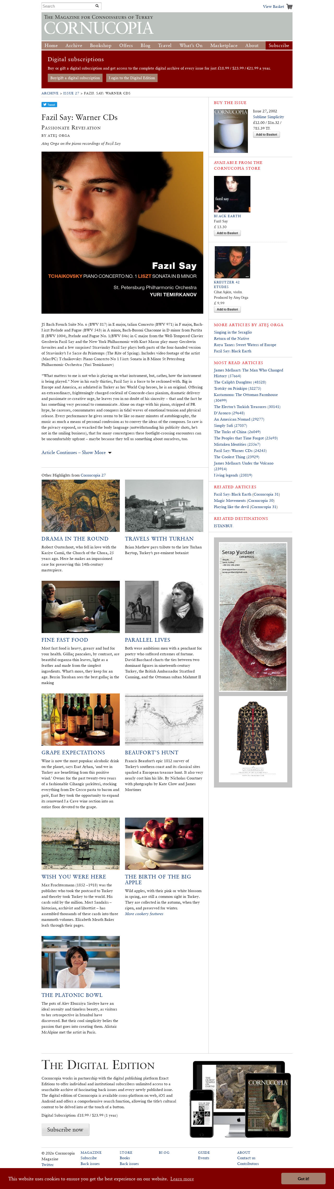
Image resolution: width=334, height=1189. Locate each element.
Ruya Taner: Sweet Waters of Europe (245, 344)
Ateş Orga (271, 325)
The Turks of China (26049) (237, 431)
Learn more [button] (182, 1178)
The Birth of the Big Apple (158, 880)
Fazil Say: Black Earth (232, 351)
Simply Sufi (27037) (230, 425)
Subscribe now (65, 1129)
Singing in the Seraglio (233, 332)
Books (125, 1158)
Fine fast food (64, 640)
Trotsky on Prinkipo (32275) (237, 388)
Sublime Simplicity (268, 116)
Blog (145, 45)
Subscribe (279, 45)
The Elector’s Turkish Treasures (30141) (247, 406)
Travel (165, 45)
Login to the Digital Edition (132, 78)
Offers (126, 45)
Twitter (47, 1164)
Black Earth (227, 216)
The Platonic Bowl (72, 995)
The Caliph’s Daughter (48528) (240, 382)
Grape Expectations (73, 752)
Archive (73, 45)
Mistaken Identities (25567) (237, 444)
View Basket (273, 6)
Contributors (248, 1163)
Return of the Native (231, 338)
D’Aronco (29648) (229, 413)
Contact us (246, 1158)
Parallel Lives (147, 640)
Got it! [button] (303, 1178)
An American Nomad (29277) (239, 419)
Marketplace (224, 45)
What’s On (191, 45)
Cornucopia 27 (93, 475)
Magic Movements (230, 500)
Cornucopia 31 (266, 494)
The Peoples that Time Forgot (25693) (246, 438)
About (252, 45)
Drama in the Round (75, 539)
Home (51, 45)
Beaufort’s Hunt (151, 752)
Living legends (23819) (233, 475)
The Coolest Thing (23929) (236, 457)
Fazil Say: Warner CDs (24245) (240, 450)
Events (203, 1158)
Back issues (90, 1163)
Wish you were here (73, 877)
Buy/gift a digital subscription (75, 78)
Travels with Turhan (159, 539)
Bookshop (101, 45)
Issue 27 (71, 93)
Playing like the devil (231, 506)
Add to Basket (266, 134)
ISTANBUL (223, 526)
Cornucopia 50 (260, 500)
